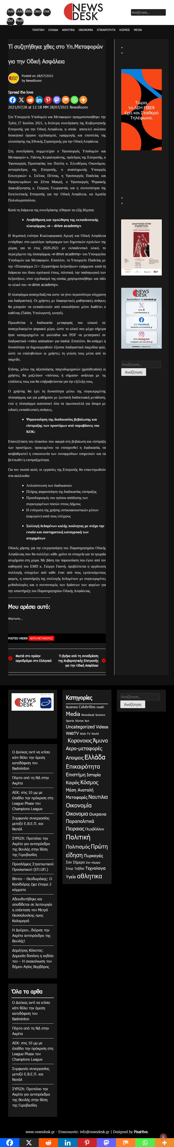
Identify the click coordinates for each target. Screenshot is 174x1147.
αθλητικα (29, 12)
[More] (83, 100)
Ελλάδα (19, 12)
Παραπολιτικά (80, 821)
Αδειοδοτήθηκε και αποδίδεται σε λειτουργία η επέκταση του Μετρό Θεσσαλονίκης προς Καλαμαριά (32, 909)
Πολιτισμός (78, 846)
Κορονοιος (79, 740)
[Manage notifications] (163, 1137)
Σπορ (69, 868)
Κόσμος (10, 22)
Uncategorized (80, 726)
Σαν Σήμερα (75, 862)
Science (100, 715)
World (95, 733)
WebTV (72, 733)
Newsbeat (87, 715)
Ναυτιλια (98, 796)
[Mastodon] (57, 100)
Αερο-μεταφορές (41, 638)
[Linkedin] (39, 100)
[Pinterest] (48, 100)
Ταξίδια (79, 868)
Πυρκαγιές (93, 855)
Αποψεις (74, 757)
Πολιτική (10, 12)
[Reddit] (30, 100)
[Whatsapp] (74, 100)
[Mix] (66, 100)
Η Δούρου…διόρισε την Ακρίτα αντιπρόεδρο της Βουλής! (31, 935)
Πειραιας (75, 828)
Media (19, 22)
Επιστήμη (76, 774)
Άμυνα (100, 740)
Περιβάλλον (94, 828)
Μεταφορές (76, 797)
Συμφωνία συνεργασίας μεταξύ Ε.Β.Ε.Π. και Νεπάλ (30, 823)
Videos (102, 726)
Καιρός (72, 782)
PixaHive (140, 1131)
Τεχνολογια (95, 868)
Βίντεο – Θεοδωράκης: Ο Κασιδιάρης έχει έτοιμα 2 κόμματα (32, 884)
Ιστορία (94, 774)
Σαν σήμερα (93, 862)
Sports (70, 720)
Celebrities (87, 706)
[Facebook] (13, 100)
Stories (79, 720)
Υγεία (71, 876)
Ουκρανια (97, 814)
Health (100, 707)
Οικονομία (37, 12)
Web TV (85, 733)
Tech (87, 720)
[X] (21, 100)
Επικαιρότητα (46, 12)
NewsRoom (34, 80)
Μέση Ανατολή (80, 789)
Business (72, 707)
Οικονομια (77, 813)
